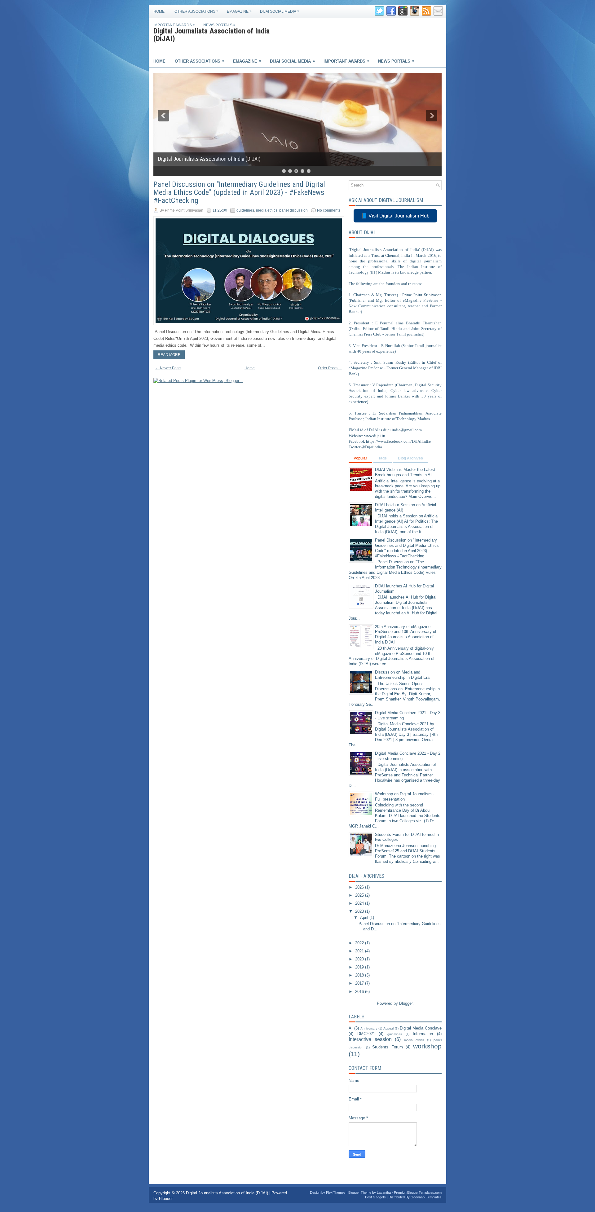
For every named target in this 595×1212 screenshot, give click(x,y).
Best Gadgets (375, 1197)
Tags (382, 458)
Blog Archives (410, 458)
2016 (360, 991)
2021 (360, 951)
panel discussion (293, 210)
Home (159, 11)
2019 (360, 967)
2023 (360, 911)
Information (423, 1033)
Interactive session (370, 1039)
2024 (360, 903)
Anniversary (368, 1028)
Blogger (405, 1003)
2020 (360, 959)
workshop (427, 1046)
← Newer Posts (168, 368)
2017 (360, 983)
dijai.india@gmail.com (402, 430)
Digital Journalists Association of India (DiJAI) (211, 35)
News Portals (219, 25)
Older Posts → (330, 368)
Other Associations (196, 11)
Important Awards (174, 25)
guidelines (245, 210)
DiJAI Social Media (279, 11)
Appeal (388, 1028)
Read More (169, 355)
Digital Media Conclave (421, 1028)
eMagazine (239, 11)
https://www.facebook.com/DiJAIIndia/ (398, 441)
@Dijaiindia (371, 447)
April (364, 917)
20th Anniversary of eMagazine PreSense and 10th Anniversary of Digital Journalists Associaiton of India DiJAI (405, 634)
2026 (360, 887)
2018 (360, 975)
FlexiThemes (336, 1192)
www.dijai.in (374, 435)
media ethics (266, 210)
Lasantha (384, 1192)
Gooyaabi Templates (426, 1197)
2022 (360, 943)
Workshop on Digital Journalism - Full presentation (404, 796)
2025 (360, 895)
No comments (328, 210)
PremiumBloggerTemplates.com (418, 1192)
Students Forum (387, 1047)
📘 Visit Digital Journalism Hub (395, 215)
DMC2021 (366, 1033)
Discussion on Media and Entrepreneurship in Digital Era (402, 675)
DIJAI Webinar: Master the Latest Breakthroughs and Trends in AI (405, 472)
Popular (360, 458)
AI (351, 1028)
